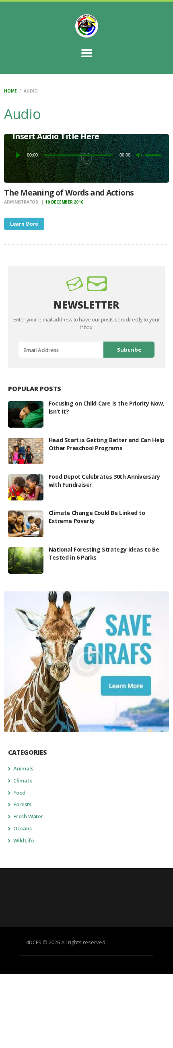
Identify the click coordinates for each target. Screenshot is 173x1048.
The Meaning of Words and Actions (69, 192)
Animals (23, 768)
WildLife (23, 840)
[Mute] (139, 155)
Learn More (24, 223)
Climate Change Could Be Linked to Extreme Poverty (97, 517)
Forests (22, 804)
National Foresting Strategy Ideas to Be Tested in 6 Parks (104, 553)
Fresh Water (28, 816)
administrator (21, 202)
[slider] (153, 154)
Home (10, 91)
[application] (86, 155)
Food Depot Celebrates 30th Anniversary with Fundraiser (104, 480)
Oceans (22, 828)
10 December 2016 (64, 202)
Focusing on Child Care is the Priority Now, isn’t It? (107, 407)
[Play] (18, 155)
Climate (23, 780)
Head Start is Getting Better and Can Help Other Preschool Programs (107, 444)
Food (19, 792)
